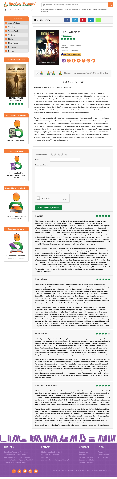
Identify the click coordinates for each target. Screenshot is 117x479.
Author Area (102, 452)
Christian (74, 10)
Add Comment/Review (48, 207)
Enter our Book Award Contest (15, 455)
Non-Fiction (93, 10)
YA (67, 10)
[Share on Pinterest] (83, 20)
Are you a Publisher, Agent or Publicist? (18, 460)
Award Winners (48, 10)
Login (32, 10)
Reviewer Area (103, 455)
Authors (10, 10)
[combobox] (77, 5)
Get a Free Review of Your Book (16, 452)
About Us (82, 455)
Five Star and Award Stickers (15, 462)
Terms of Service (104, 470)
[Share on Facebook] (67, 20)
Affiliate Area (103, 457)
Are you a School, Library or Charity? (55, 460)
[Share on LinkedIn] (91, 20)
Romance (103, 10)
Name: (37, 160)
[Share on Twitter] (75, 20)
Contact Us (83, 452)
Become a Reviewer (86, 457)
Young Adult (13, 31)
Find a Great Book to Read (51, 452)
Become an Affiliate (86, 460)
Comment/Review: (42, 165)
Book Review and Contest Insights (17, 457)
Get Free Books (47, 457)
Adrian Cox (67, 36)
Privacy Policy (90, 470)
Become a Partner (86, 462)
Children (60, 10)
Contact (25, 10)
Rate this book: (41, 154)
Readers (18, 10)
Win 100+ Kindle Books (50, 455)
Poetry (45, 11)
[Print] (98, 20)
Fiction (83, 10)
